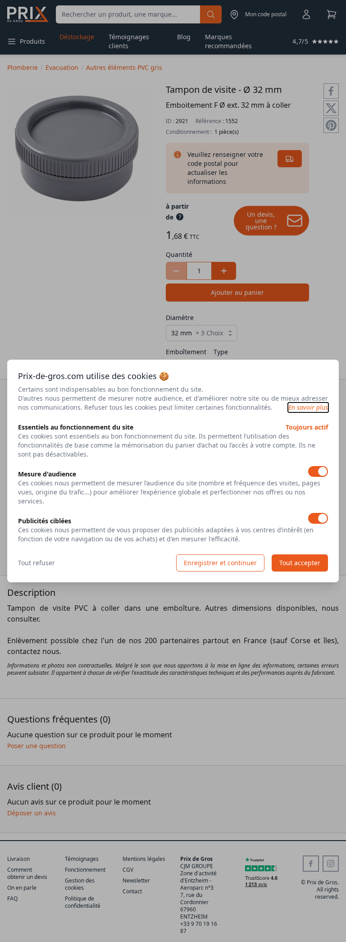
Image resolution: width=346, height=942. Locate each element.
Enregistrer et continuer (220, 562)
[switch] (318, 471)
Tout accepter (299, 562)
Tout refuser (36, 562)
